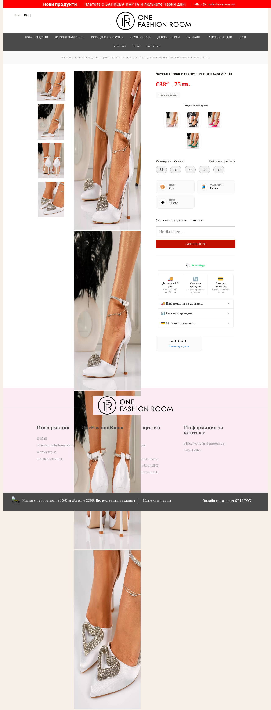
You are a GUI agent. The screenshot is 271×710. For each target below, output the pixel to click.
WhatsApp (195, 265)
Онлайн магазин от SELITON (227, 500)
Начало (66, 57)
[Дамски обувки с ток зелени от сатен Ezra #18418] (193, 141)
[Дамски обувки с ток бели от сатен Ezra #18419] (51, 86)
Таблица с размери (222, 161)
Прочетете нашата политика (115, 500)
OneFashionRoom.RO (142, 458)
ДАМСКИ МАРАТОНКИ (70, 37)
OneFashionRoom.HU (142, 472)
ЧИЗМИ (137, 46)
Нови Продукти (36, 37)
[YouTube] (207, 463)
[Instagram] (197, 463)
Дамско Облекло (219, 37)
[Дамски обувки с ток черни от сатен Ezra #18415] (193, 120)
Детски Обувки (168, 37)
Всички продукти (86, 57)
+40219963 (192, 450)
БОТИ (242, 37)
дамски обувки (112, 57)
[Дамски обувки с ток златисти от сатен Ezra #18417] (172, 120)
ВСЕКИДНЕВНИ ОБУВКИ (107, 37)
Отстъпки (153, 46)
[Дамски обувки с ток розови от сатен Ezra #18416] (214, 120)
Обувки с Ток (134, 57)
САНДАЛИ (193, 37)
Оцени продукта (179, 346)
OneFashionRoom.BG (142, 465)
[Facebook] (187, 463)
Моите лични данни (157, 500)
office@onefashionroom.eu (214, 4)
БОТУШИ (120, 46)
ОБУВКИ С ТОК (140, 37)
